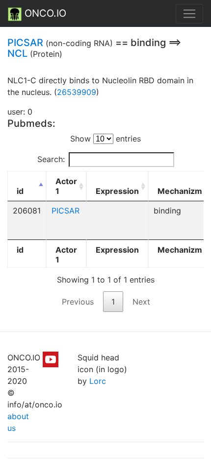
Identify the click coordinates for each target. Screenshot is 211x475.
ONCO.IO (44, 13)
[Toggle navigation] (189, 14)
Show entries (105, 138)
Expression (117, 191)
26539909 (76, 92)
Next (141, 302)
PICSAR (25, 42)
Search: (51, 159)
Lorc (97, 381)
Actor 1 (66, 186)
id (20, 191)
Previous (78, 302)
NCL (17, 53)
